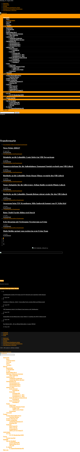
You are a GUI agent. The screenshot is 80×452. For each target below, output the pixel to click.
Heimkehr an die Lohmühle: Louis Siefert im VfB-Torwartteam (28, 157)
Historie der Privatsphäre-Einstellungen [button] (12, 9)
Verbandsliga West (14, 46)
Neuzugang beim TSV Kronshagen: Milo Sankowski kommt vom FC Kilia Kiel (34, 203)
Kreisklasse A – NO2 (18, 56)
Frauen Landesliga (11, 80)
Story (8, 23)
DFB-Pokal (12, 65)
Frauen (5, 74)
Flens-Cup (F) (13, 87)
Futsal (5, 96)
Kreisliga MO (16, 53)
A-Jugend (9, 107)
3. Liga (8, 31)
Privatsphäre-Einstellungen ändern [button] (11, 7)
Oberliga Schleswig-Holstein (14, 34)
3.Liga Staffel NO (14, 102)
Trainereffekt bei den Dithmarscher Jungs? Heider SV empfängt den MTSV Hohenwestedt (24, 316)
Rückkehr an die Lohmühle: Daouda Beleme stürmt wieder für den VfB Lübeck (35, 194)
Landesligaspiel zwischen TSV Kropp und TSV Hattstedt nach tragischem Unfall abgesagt (24, 294)
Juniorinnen (6, 92)
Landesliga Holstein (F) (16, 81)
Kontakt (5, 6)
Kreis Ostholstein (14, 60)
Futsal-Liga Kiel (10, 98)
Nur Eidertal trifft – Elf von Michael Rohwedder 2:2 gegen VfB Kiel (19, 324)
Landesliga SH (10, 37)
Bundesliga (9, 28)
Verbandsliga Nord (14, 44)
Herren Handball (11, 101)
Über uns (5, 110)
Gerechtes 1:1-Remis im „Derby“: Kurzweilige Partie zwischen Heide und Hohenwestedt (24, 302)
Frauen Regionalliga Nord (13, 75)
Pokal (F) (9, 84)
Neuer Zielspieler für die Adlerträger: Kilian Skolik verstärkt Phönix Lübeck (34, 185)
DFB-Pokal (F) (13, 86)
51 (3, 244)
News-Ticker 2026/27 (11, 148)
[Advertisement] (40, 127)
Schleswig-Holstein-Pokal (17, 66)
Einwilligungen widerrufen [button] (9, 10)
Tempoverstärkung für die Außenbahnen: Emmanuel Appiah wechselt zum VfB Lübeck (38, 166)
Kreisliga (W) (13, 83)
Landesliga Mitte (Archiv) (16, 40)
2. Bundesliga (10, 29)
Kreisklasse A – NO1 (18, 55)
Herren (5, 26)
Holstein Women (14, 77)
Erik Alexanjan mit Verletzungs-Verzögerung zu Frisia (25, 222)
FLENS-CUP (15, 68)
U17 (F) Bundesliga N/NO (16, 95)
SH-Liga (11, 105)
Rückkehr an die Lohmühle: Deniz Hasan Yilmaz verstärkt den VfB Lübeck (33, 176)
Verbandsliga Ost (14, 43)
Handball (5, 99)
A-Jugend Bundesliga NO (16, 108)
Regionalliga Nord (11, 32)
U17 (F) (8, 93)
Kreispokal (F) (13, 89)
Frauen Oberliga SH (12, 78)
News (7, 19)
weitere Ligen (10, 47)
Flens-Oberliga (13, 35)
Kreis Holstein (13, 49)
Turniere (8, 25)
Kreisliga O (15, 62)
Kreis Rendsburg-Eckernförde (18, 57)
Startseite (6, 17)
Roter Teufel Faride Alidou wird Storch (19, 213)
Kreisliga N (15, 59)
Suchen (17, 112)
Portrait (8, 22)
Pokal (8, 63)
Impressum (6, 3)
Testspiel (9, 72)
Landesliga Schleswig (15, 38)
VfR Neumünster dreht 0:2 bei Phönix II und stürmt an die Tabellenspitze (20, 309)
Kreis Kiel (12, 52)
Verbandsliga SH (11, 41)
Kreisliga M (15, 50)
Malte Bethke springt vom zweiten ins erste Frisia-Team (25, 231)
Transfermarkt (10, 20)
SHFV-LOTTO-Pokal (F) (16, 90)
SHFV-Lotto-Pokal (17, 69)
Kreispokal (12, 71)
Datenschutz (6, 4)
